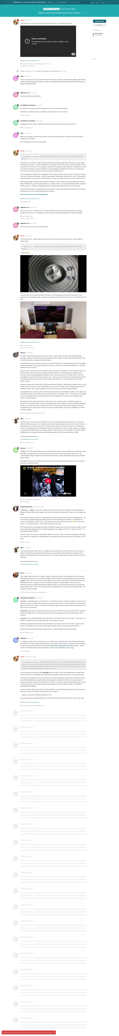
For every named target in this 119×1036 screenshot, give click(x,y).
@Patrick (23, 601)
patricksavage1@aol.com (33, 60)
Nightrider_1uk (28, 246)
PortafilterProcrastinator (31, 156)
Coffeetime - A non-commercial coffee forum (29, 2)
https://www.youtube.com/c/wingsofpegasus (34, 194)
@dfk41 (32, 510)
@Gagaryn (24, 618)
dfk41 (24, 451)
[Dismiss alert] (54, 1032)
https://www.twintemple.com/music (61, 645)
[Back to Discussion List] (2, 2)
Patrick (24, 124)
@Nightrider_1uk (26, 611)
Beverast (25, 510)
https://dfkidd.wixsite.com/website (29, 439)
